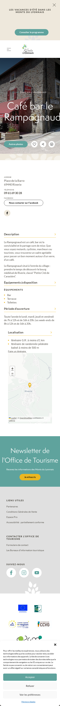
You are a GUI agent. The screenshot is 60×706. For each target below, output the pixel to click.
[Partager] (43, 144)
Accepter (30, 677)
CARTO (12, 420)
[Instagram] (24, 572)
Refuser (30, 686)
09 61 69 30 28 (13, 193)
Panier (52, 51)
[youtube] (37, 572)
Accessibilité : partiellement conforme (25, 522)
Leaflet (13, 418)
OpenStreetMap (26, 418)
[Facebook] (7, 213)
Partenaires (12, 506)
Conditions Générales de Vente (21, 512)
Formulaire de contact (17, 545)
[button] (55, 644)
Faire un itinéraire (17, 351)
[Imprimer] (51, 144)
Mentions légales (28, 702)
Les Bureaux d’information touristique (25, 550)
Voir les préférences (30, 694)
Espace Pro (11, 517)
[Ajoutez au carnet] (34, 144)
